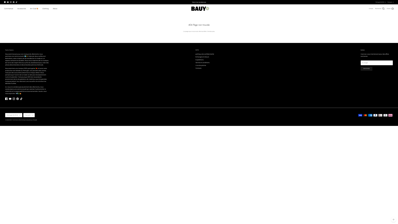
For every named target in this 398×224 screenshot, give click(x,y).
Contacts (198, 68)
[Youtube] (8, 2)
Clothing (45, 9)
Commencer (8, 9)
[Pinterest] (13, 2)
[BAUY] (199, 8)
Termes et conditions (202, 62)
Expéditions (199, 60)
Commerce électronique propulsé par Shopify (25, 120)
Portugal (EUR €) (380, 2)
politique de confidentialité (204, 54)
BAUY (10, 120)
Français (389, 2)
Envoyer (366, 68)
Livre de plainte (200, 65)
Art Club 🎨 (34, 9)
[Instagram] (11, 2)
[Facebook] (5, 2)
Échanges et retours (202, 57)
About (55, 9)
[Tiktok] (16, 2)
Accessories (21, 9)
